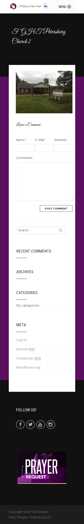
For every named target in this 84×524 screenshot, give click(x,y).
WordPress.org (28, 367)
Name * (21, 140)
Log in (21, 340)
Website (60, 140)
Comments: (24, 158)
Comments (28, 358)
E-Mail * (40, 140)
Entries (25, 349)
